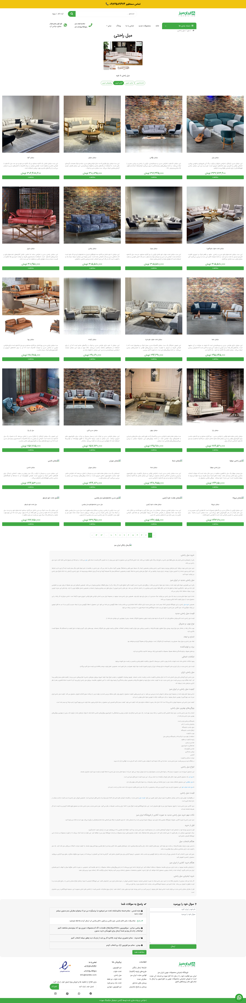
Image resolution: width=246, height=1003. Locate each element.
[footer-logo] (186, 964)
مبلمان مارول (31, 248)
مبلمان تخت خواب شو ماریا (153, 339)
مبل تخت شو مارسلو (31, 504)
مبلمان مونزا (153, 248)
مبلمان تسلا (153, 467)
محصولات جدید (145, 25)
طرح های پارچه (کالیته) (138, 971)
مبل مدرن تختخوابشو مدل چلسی (92, 504)
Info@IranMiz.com (88, 975)
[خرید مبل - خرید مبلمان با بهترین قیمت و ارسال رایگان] (153, 397)
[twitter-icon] (91, 994)
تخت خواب (117, 971)
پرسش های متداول (139, 983)
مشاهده (215, 177)
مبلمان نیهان (153, 430)
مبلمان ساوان (92, 157)
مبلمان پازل (215, 157)
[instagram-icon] (55, 994)
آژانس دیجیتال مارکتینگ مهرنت (110, 1000)
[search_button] (72, 14)
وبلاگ (118, 25)
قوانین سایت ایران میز (138, 975)
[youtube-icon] (79, 994)
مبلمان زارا (215, 430)
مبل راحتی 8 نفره (123, 75)
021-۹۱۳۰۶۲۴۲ (80, 24)
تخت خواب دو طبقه (114, 979)
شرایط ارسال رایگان (139, 967)
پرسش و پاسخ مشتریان (137, 986)
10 (111, 535)
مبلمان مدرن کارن (92, 430)
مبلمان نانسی (31, 467)
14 (96, 535)
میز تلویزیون (117, 967)
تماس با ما (130, 25)
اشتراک (54, 986)
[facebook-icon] (67, 993)
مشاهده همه (139, 952)
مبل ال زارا (31, 430)
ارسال (173, 946)
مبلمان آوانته (92, 339)
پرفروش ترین (107, 83)
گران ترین (118, 83)
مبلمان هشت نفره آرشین (153, 504)
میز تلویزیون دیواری (114, 986)
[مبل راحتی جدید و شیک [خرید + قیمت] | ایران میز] (215, 124)
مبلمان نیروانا (215, 504)
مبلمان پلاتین (92, 248)
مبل (188, 30)
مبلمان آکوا (30, 157)
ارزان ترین (129, 83)
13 (102, 535)
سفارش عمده (141, 979)
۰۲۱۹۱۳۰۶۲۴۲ (90, 967)
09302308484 (56, 24)
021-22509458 (81, 27)
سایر (109, 25)
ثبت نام (60, 13)
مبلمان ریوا (31, 339)
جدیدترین (140, 83)
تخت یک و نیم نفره (114, 983)
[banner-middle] (123, 545)
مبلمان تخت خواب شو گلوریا (215, 248)
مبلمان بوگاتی (154, 157)
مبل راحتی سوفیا (215, 467)
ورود (53, 13)
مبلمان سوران (92, 467)
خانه (157, 25)
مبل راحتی (181, 30)
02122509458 (90, 971)
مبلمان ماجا (215, 339)
